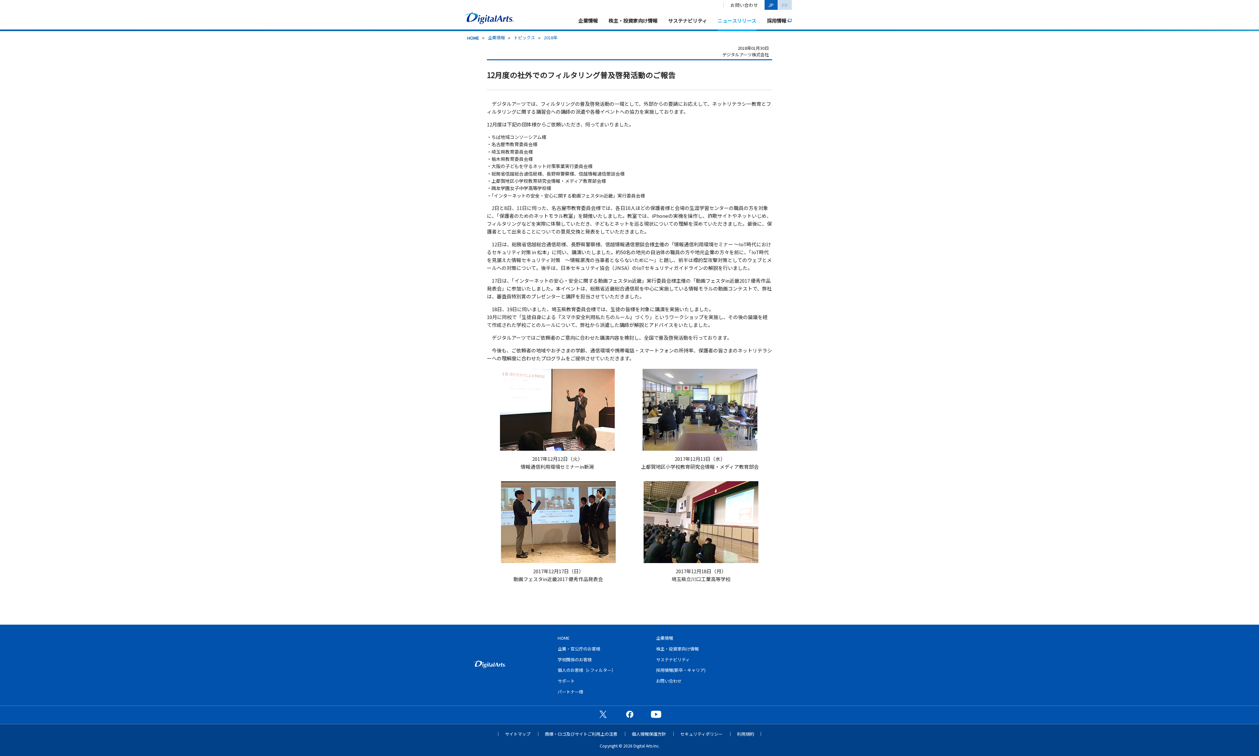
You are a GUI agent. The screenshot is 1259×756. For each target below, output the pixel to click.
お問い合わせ (744, 5)
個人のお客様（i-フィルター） (587, 670)
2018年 (550, 37)
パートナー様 (570, 692)
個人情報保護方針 (649, 734)
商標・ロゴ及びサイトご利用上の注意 (581, 734)
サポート (566, 681)
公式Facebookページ (629, 714)
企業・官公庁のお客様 (579, 649)
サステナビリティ (687, 20)
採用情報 (777, 20)
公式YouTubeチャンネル (656, 714)
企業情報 (588, 20)
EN (785, 5)
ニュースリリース (737, 20)
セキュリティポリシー (701, 734)
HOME (473, 38)
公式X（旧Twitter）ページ (603, 714)
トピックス (524, 37)
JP (771, 5)
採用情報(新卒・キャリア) (681, 670)
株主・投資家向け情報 (633, 20)
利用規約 (745, 734)
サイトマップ (517, 734)
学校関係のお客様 (575, 659)
